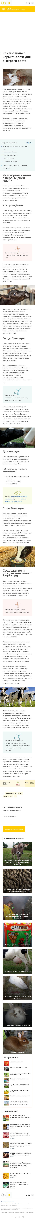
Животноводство (11, 793)
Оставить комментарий (14, 829)
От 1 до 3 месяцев (10, 155)
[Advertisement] (17, 30)
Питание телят (8, 796)
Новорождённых (10, 152)
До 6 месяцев (9, 158)
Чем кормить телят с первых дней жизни (15, 148)
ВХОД (28, 3)
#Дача (16, 9)
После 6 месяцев (10, 162)
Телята (20, 793)
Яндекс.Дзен (17, 1203)
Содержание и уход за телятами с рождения (15, 167)
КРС (15, 796)
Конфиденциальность (7, 1202)
